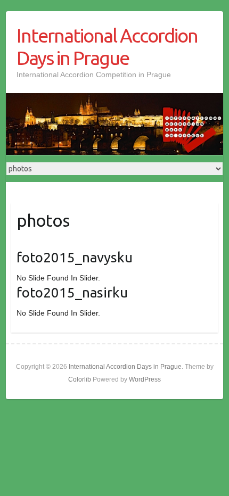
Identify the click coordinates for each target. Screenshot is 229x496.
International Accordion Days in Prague (107, 46)
